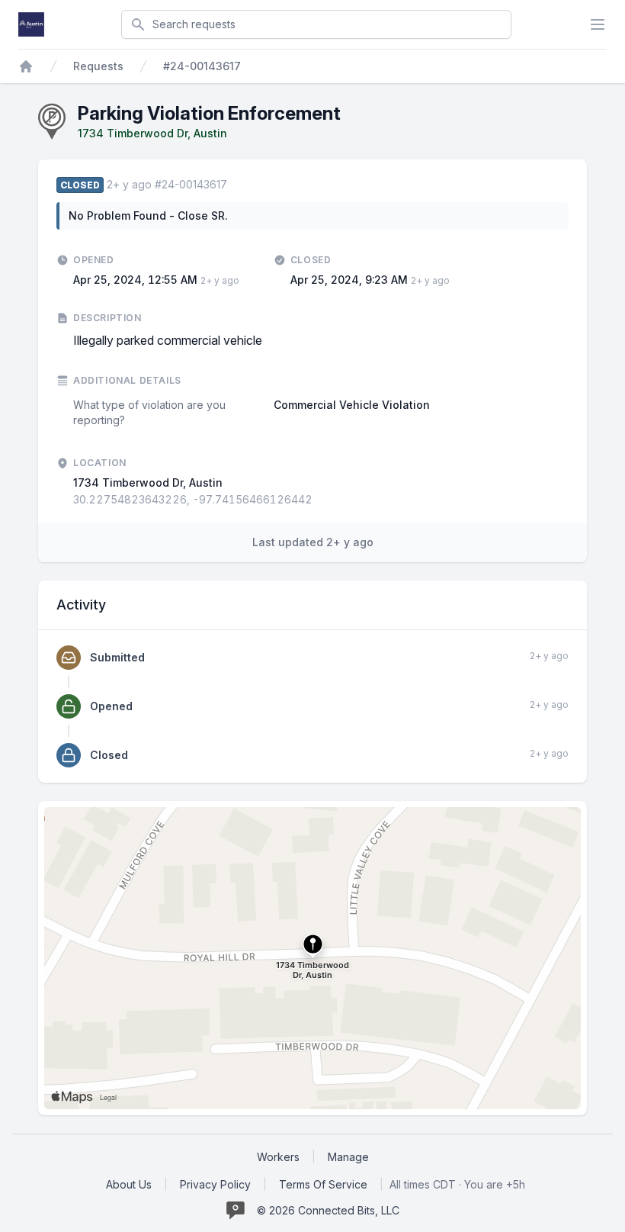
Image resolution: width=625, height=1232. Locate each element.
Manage (348, 1156)
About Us (129, 1184)
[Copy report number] (234, 184)
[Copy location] (320, 499)
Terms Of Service (323, 1184)
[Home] (26, 66)
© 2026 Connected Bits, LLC (328, 1210)
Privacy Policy (215, 1184)
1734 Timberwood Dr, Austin (152, 133)
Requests (98, 66)
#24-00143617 (202, 66)
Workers (278, 1156)
